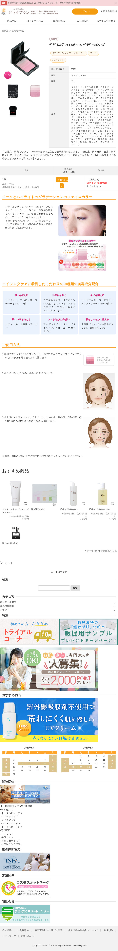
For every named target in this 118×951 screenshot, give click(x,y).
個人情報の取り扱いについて (83, 930)
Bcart (85, 945)
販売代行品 (59, 20)
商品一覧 (12, 20)
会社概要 (7, 930)
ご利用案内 (82, 20)
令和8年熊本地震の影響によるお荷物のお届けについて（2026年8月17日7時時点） (45, 3)
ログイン (91, 183)
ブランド (4, 609)
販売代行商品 (18, 31)
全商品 (5, 31)
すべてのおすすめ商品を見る (102, 551)
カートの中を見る (106, 20)
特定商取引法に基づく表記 (48, 930)
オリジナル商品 (35, 20)
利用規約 (108, 930)
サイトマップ (9, 936)
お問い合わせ (28, 936)
